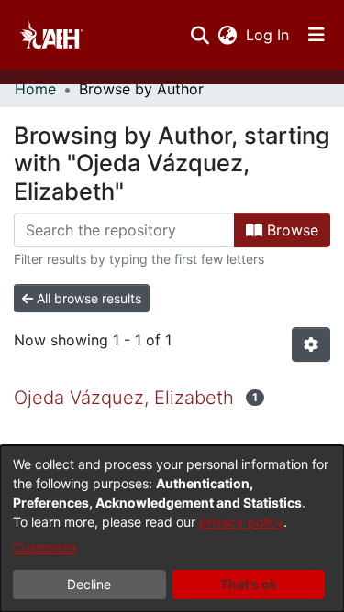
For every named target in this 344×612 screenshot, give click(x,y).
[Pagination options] (311, 344)
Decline (89, 584)
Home (35, 89)
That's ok (248, 584)
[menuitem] (227, 35)
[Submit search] (199, 35)
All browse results (87, 298)
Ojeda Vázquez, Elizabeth (124, 398)
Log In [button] (268, 35)
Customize (44, 547)
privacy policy (241, 522)
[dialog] (172, 528)
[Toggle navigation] (316, 34)
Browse (290, 230)
